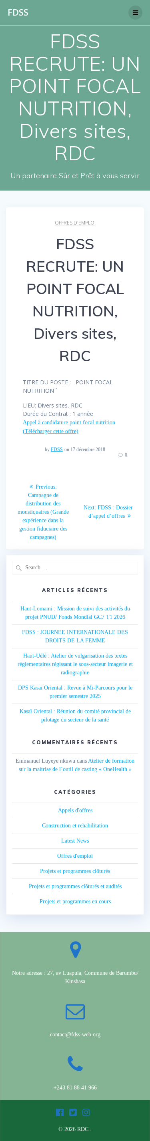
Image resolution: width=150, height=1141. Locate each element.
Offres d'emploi (75, 222)
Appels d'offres (75, 810)
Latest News (75, 841)
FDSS (18, 12)
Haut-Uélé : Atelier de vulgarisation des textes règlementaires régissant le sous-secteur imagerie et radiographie (75, 664)
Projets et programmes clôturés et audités (75, 886)
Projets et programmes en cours (75, 901)
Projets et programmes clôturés (75, 871)
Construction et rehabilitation (75, 826)
